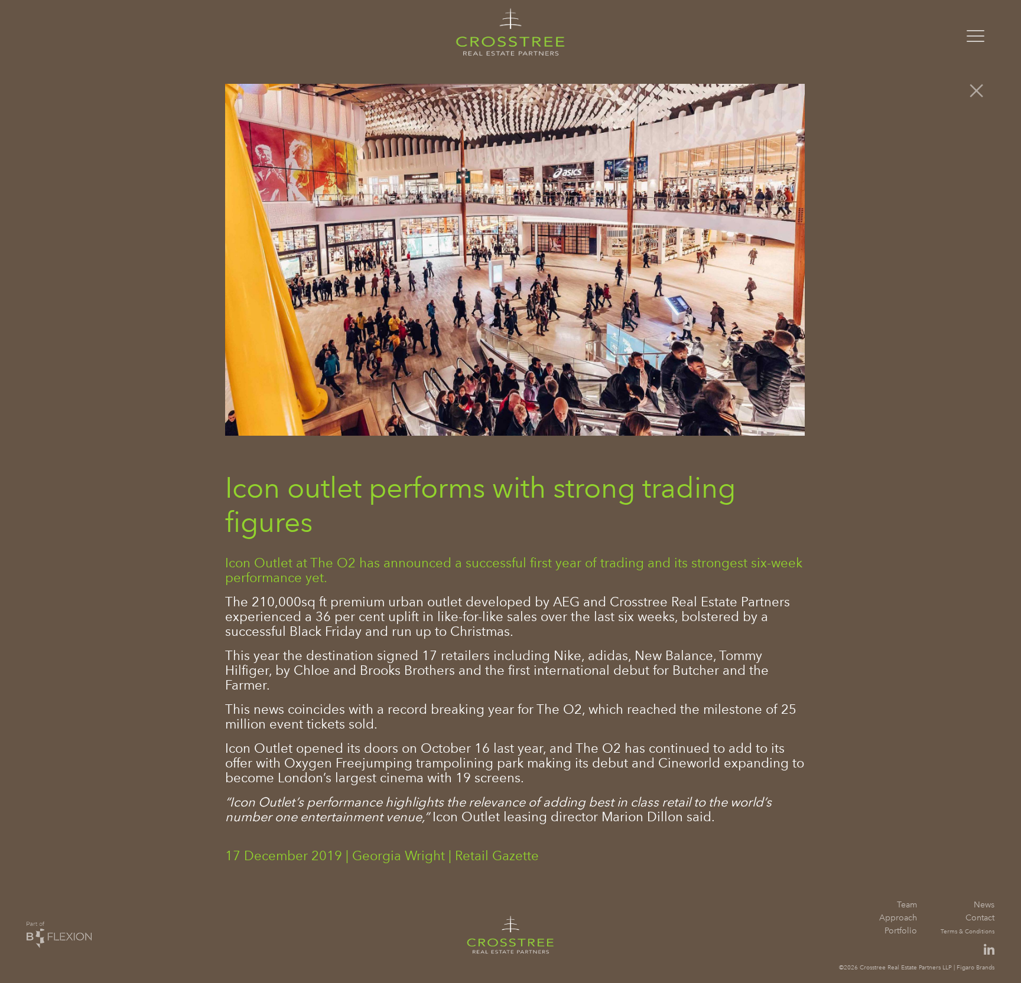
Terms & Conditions (967, 931)
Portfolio (901, 930)
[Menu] (975, 32)
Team (907, 904)
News (984, 904)
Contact (979, 917)
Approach (898, 917)
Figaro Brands (975, 967)
